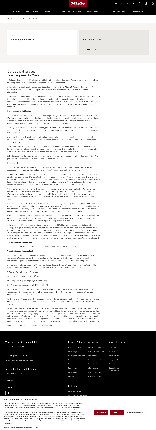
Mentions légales (9, 427)
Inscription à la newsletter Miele (21, 369)
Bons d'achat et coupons (97, 352)
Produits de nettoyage (71, 11)
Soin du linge (32, 11)
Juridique (19, 18)
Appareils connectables (117, 364)
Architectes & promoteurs (77, 396)
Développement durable (77, 356)
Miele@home (114, 347)
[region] (78, 413)
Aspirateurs (49, 11)
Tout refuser (117, 412)
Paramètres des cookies (135, 412)
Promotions (92, 356)
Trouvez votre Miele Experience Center (19, 360)
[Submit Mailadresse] (49, 374)
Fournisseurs (73, 368)
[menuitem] (17, 11)
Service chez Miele (116, 11)
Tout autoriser (101, 412)
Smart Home (92, 11)
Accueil (9, 18)
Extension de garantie (96, 364)
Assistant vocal (114, 356)
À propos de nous (74, 347)
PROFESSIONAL (137, 11)
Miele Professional (74, 391)
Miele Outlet (72, 372)
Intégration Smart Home (118, 360)
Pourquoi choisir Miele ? (97, 347)
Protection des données (24, 427)
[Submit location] (49, 347)
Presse (70, 364)
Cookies (35, 427)
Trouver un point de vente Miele (21, 342)
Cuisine (16, 11)
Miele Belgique (73, 352)
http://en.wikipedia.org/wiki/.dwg (26, 276)
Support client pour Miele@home (116, 369)
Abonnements (93, 368)
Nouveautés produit (95, 360)
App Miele (112, 352)
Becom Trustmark (94, 372)
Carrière (71, 360)
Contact (71, 376)
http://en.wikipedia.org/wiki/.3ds (25, 272)
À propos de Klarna (95, 376)
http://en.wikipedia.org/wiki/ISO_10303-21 (30, 285)
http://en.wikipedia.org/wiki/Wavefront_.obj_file (31, 281)
